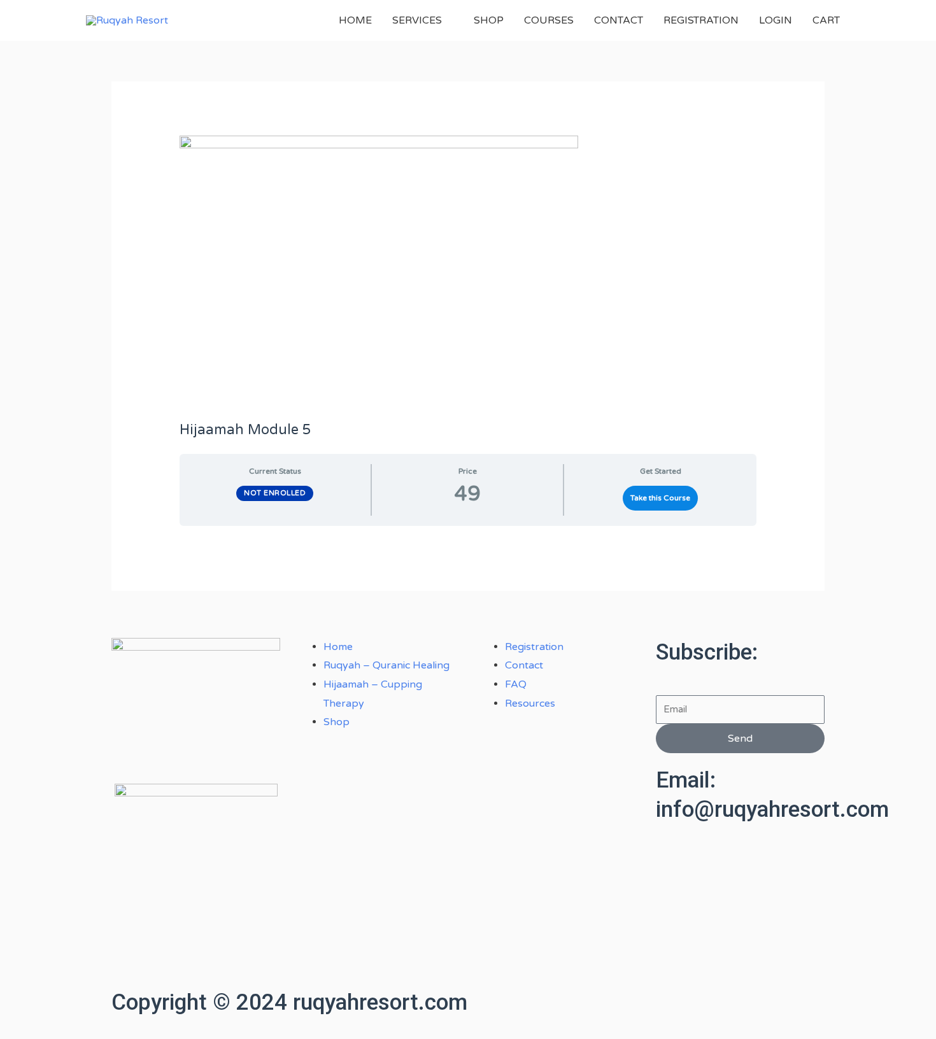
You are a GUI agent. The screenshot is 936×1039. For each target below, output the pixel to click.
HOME (355, 20)
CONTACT (618, 20)
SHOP (489, 20)
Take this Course (660, 497)
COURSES (549, 20)
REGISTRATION (701, 20)
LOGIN (775, 20)
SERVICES (417, 20)
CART (826, 20)
